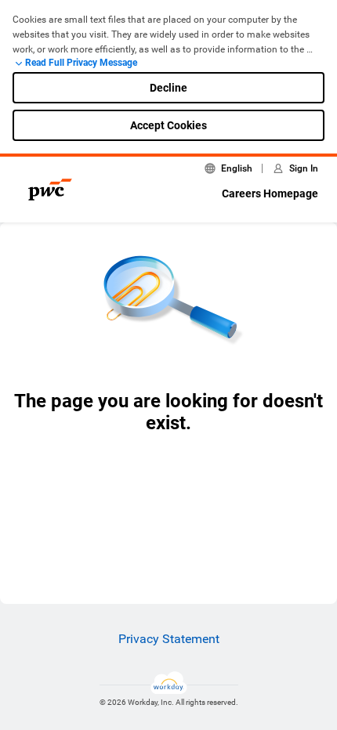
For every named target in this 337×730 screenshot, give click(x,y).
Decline (168, 87)
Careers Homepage (270, 193)
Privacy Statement (168, 638)
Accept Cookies (168, 125)
